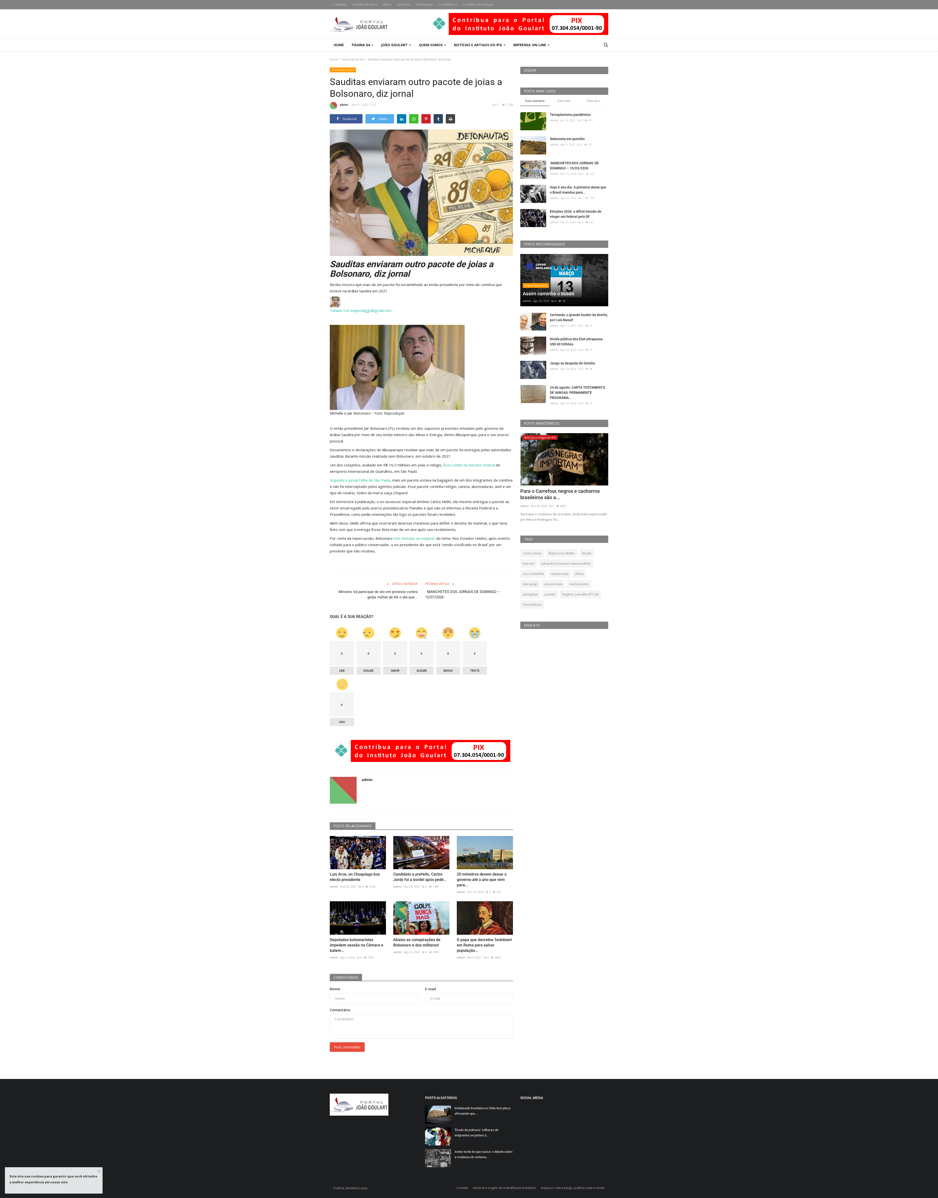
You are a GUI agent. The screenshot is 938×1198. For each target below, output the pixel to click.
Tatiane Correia (343, 310)
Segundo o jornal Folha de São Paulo (360, 480)
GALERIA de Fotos (364, 4)
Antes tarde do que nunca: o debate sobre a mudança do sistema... (483, 1154)
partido (550, 594)
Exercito (528, 563)
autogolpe (530, 594)
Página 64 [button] (361, 45)
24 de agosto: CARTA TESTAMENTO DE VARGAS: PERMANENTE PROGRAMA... (577, 392)
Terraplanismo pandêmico (570, 115)
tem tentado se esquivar (414, 538)
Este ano (593, 101)
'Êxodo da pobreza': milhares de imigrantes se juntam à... (476, 1132)
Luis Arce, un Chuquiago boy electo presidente (355, 877)
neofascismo (579, 584)
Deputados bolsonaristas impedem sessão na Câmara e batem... (356, 945)
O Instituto (339, 4)
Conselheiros (447, 4)
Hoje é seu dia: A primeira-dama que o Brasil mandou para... (578, 189)
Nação (587, 553)
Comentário (340, 1010)
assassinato (553, 584)
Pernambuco (532, 604)
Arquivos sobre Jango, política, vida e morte (573, 1188)
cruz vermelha (533, 574)
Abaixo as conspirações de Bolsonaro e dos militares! (416, 942)
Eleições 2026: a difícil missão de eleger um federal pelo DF (575, 214)
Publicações (424, 4)
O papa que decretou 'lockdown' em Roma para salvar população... (484, 945)
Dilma (579, 574)
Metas (387, 4)
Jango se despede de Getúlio (572, 363)
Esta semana (534, 101)
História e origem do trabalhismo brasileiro (504, 1188)
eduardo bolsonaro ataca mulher (566, 563)
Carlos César (532, 553)
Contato (462, 1188)
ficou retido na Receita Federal (469, 464)
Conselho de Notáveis (478, 4)
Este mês (564, 101)
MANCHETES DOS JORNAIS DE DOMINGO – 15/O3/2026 (574, 165)
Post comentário (347, 1047)
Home (339, 45)
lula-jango (530, 584)
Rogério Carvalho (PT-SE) (580, 594)
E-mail (430, 989)
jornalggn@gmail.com (373, 310)
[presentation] (590, 441)
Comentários (345, 977)
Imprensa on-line (353, 59)
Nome (335, 989)
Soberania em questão (567, 139)
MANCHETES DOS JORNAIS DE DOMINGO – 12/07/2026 (462, 594)
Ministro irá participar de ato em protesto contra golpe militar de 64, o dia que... (378, 594)
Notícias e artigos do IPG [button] (478, 45)
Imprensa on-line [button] (530, 45)
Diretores (403, 4)
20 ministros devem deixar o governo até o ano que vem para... (482, 879)
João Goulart (395, 45)
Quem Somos (431, 45)
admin (344, 105)
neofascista (559, 574)
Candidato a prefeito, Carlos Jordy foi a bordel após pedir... (420, 877)
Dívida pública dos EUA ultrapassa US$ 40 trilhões (576, 341)
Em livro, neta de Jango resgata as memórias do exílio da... (557, 494)
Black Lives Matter (562, 553)
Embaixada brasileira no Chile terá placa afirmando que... (482, 1110)
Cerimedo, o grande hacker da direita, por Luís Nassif (579, 317)
